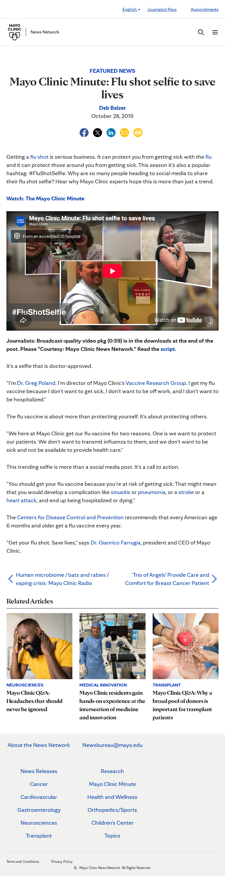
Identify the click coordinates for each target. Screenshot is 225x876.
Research (112, 770)
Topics (112, 835)
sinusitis (120, 492)
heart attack (21, 500)
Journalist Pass (162, 9)
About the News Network (39, 744)
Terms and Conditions (22, 861)
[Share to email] (125, 131)
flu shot (39, 156)
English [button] (129, 9)
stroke (186, 492)
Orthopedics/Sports (112, 809)
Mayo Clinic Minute (112, 783)
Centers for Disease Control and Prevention (70, 517)
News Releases (39, 770)
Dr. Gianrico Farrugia (116, 542)
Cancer (39, 783)
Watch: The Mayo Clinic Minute (45, 198)
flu (208, 156)
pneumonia (152, 492)
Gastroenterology (39, 809)
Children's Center (112, 822)
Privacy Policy (62, 861)
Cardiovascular (39, 796)
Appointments (205, 9)
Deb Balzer (112, 107)
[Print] (138, 131)
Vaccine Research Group (156, 382)
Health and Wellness (112, 796)
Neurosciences (39, 822)
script (168, 348)
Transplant (39, 835)
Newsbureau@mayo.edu (112, 744)
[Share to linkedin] (111, 131)
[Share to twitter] (98, 131)
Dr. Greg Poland (36, 382)
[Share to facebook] (84, 131)
